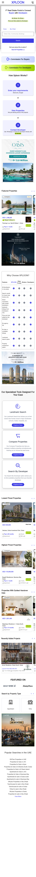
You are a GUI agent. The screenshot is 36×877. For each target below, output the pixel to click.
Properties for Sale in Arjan (18, 764)
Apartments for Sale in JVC (18, 772)
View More (18, 796)
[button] (8, 213)
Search (18, 40)
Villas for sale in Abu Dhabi (18, 789)
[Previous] (32, 191)
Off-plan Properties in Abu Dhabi (18, 781)
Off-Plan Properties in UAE (18, 759)
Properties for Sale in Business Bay (18, 774)
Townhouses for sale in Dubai (18, 786)
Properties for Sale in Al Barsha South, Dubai (18, 767)
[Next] (34, 191)
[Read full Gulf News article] (9, 686)
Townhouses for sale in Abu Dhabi (18, 784)
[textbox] (18, 34)
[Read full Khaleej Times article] (27, 685)
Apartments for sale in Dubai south (18, 777)
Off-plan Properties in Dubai (18, 791)
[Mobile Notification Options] (32, 2)
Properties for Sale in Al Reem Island (18, 769)
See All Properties (17, 49)
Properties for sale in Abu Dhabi (18, 794)
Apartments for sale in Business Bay (18, 779)
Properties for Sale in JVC (18, 762)
